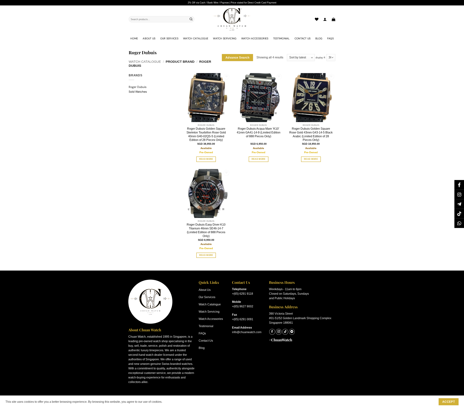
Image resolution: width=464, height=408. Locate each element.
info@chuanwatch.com (246, 332)
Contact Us (303, 38)
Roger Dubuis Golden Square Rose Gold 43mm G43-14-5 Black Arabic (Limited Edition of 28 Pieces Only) (311, 134)
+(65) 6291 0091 (242, 319)
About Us (149, 38)
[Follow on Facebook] (272, 332)
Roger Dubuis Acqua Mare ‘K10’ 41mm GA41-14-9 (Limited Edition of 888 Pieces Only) (258, 132)
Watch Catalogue (195, 38)
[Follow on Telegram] (292, 332)
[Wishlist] (316, 19)
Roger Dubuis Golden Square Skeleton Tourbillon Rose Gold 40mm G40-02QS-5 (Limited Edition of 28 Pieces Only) (206, 134)
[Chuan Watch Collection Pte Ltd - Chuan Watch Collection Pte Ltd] (232, 19)
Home (134, 38)
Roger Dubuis (137, 87)
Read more (206, 159)
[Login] (325, 19)
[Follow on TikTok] (285, 332)
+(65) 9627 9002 (242, 306)
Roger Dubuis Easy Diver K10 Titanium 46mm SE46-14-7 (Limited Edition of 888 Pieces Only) (206, 230)
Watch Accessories (254, 38)
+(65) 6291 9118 (242, 293)
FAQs (330, 38)
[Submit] (191, 19)
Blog (318, 38)
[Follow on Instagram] (279, 332)
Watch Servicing (224, 38)
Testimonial (281, 38)
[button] (333, 19)
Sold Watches (138, 92)
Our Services (169, 38)
